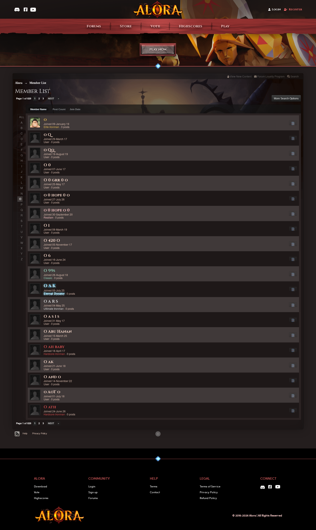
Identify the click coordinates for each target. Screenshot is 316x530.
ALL (21, 117)
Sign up (93, 492)
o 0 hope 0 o (57, 195)
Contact (155, 492)
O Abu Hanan (58, 331)
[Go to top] (158, 433)
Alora (18, 83)
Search (294, 76)
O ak (48, 362)
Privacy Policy (39, 433)
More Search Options (286, 98)
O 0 (47, 165)
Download (40, 486)
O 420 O (52, 240)
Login (276, 9)
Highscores (190, 26)
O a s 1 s (51, 316)
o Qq (49, 150)
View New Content (241, 76)
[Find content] (293, 122)
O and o (52, 377)
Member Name (38, 109)
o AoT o (52, 392)
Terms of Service (210, 486)
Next (51, 98)
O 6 (47, 255)
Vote (155, 26)
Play (225, 26)
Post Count (59, 109)
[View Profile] (35, 122)
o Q (47, 134)
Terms (153, 486)
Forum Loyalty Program (271, 76)
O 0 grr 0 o (56, 180)
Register (295, 9)
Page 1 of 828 (23, 98)
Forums (94, 26)
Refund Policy (208, 498)
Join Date (75, 109)
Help (25, 433)
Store (126, 26)
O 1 (47, 225)
